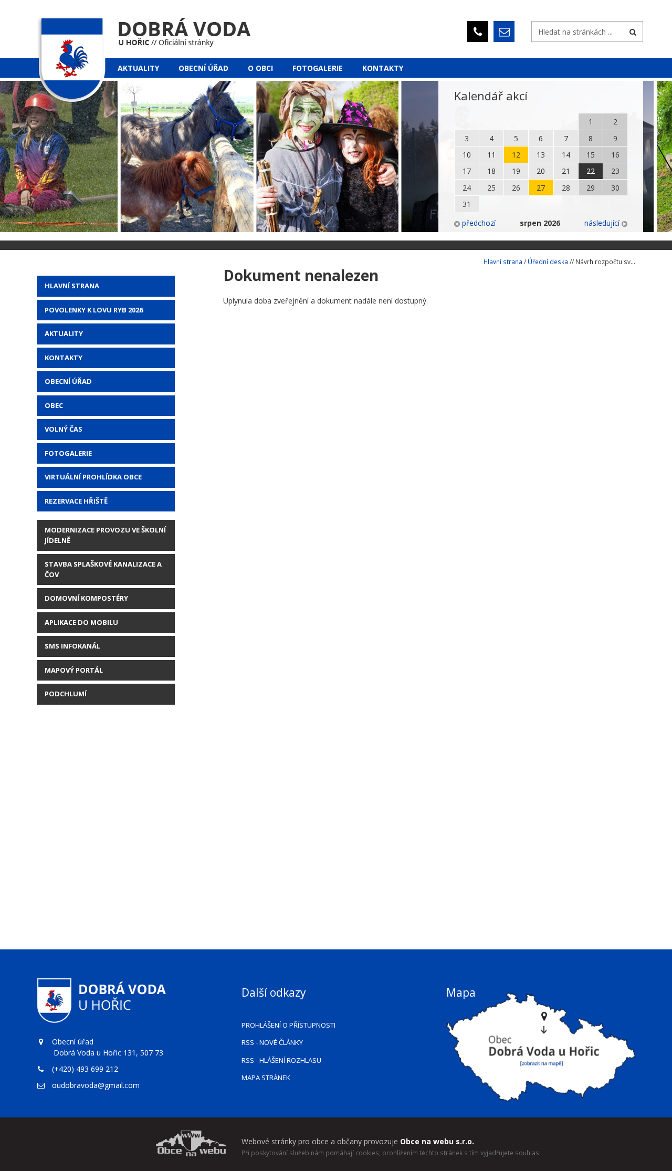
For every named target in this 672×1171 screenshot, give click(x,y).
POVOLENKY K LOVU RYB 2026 (94, 310)
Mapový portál (74, 670)
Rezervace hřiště (76, 501)
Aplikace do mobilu (81, 622)
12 (516, 155)
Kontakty (382, 68)
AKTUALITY (64, 333)
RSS (272, 1042)
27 (541, 188)
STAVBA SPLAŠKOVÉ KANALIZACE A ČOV (103, 569)
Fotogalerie (317, 68)
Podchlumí (66, 693)
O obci (260, 68)
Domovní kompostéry (86, 598)
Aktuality (138, 68)
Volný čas (63, 429)
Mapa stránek (266, 1077)
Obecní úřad (203, 68)
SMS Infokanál (72, 646)
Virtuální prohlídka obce (93, 477)
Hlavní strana (72, 285)
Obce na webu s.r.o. (437, 1141)
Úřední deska (548, 261)
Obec (54, 405)
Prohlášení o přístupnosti (288, 1025)
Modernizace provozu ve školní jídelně (105, 535)
